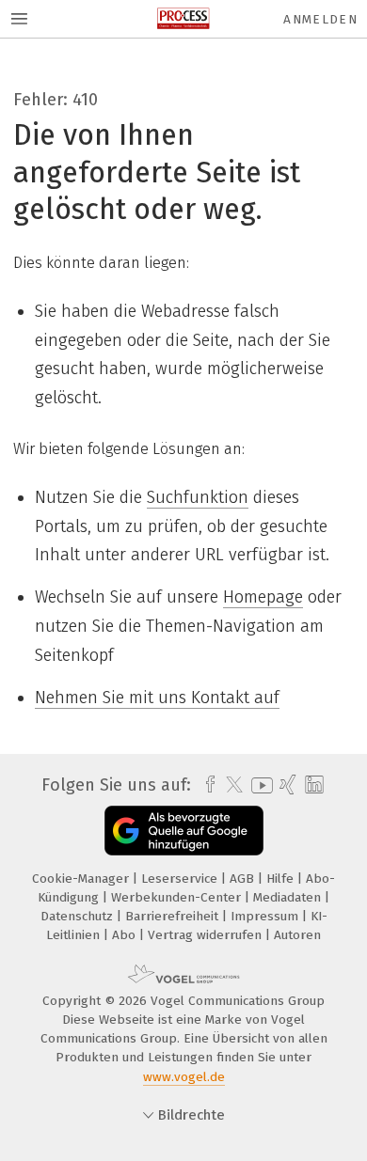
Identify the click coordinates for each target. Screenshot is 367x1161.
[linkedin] (312, 785)
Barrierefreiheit (173, 916)
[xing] (285, 785)
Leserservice (181, 878)
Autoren (297, 935)
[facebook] (206, 785)
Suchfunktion (197, 497)
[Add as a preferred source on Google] (183, 830)
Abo (125, 935)
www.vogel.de (184, 1077)
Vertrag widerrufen (206, 935)
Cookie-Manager (82, 878)
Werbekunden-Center (178, 897)
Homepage (263, 597)
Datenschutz (78, 916)
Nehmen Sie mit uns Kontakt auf (157, 697)
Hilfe (281, 878)
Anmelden (320, 19)
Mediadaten (289, 897)
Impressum (266, 916)
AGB (244, 878)
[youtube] (259, 785)
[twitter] (230, 785)
